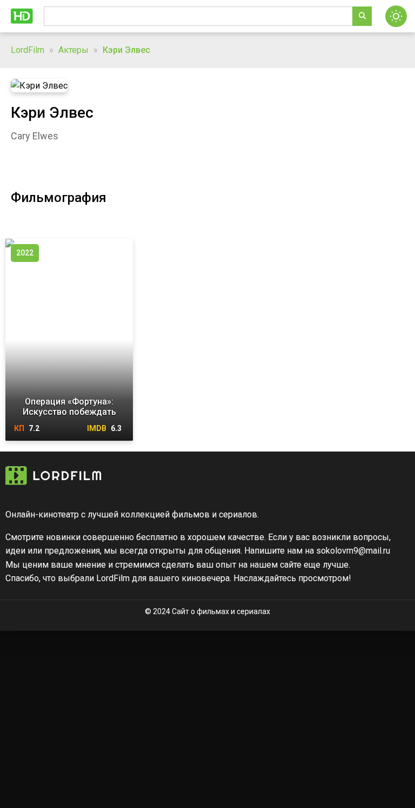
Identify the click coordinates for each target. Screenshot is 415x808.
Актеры (73, 50)
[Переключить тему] (396, 16)
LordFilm (27, 50)
